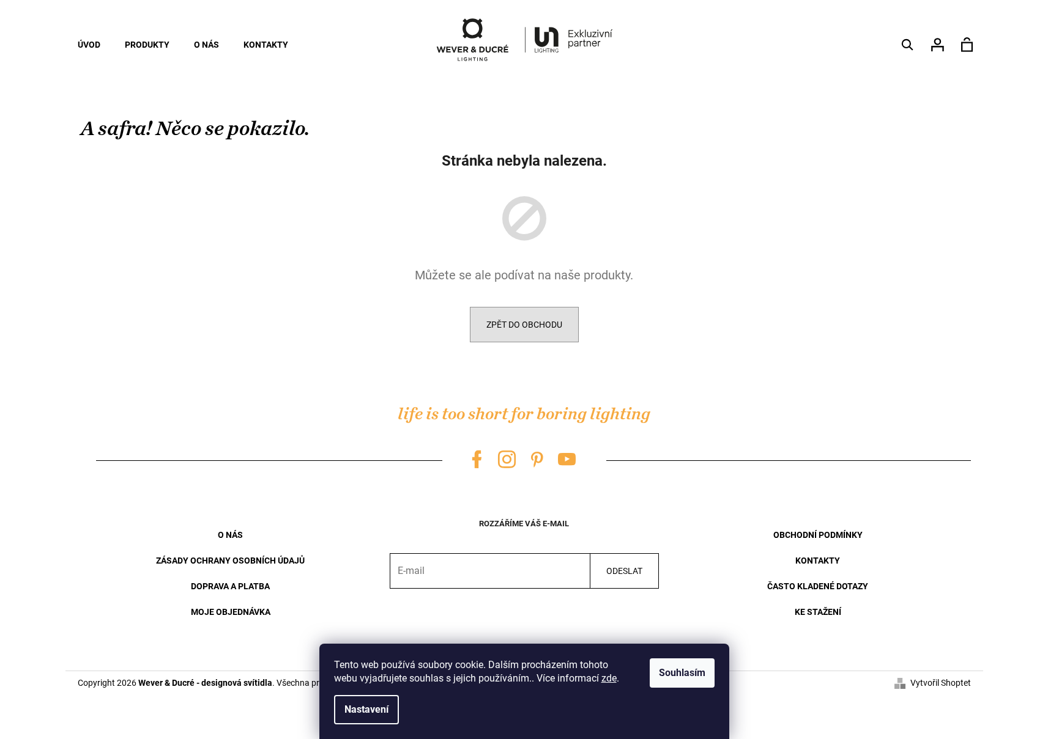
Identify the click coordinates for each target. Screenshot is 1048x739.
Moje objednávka (230, 612)
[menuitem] (89, 44)
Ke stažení (818, 612)
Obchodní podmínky (818, 535)
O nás (230, 535)
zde (609, 678)
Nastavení (366, 709)
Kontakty (817, 560)
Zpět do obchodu (524, 324)
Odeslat (624, 571)
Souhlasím (682, 672)
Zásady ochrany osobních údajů (230, 560)
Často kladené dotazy (817, 586)
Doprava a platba (230, 586)
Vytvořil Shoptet (940, 683)
